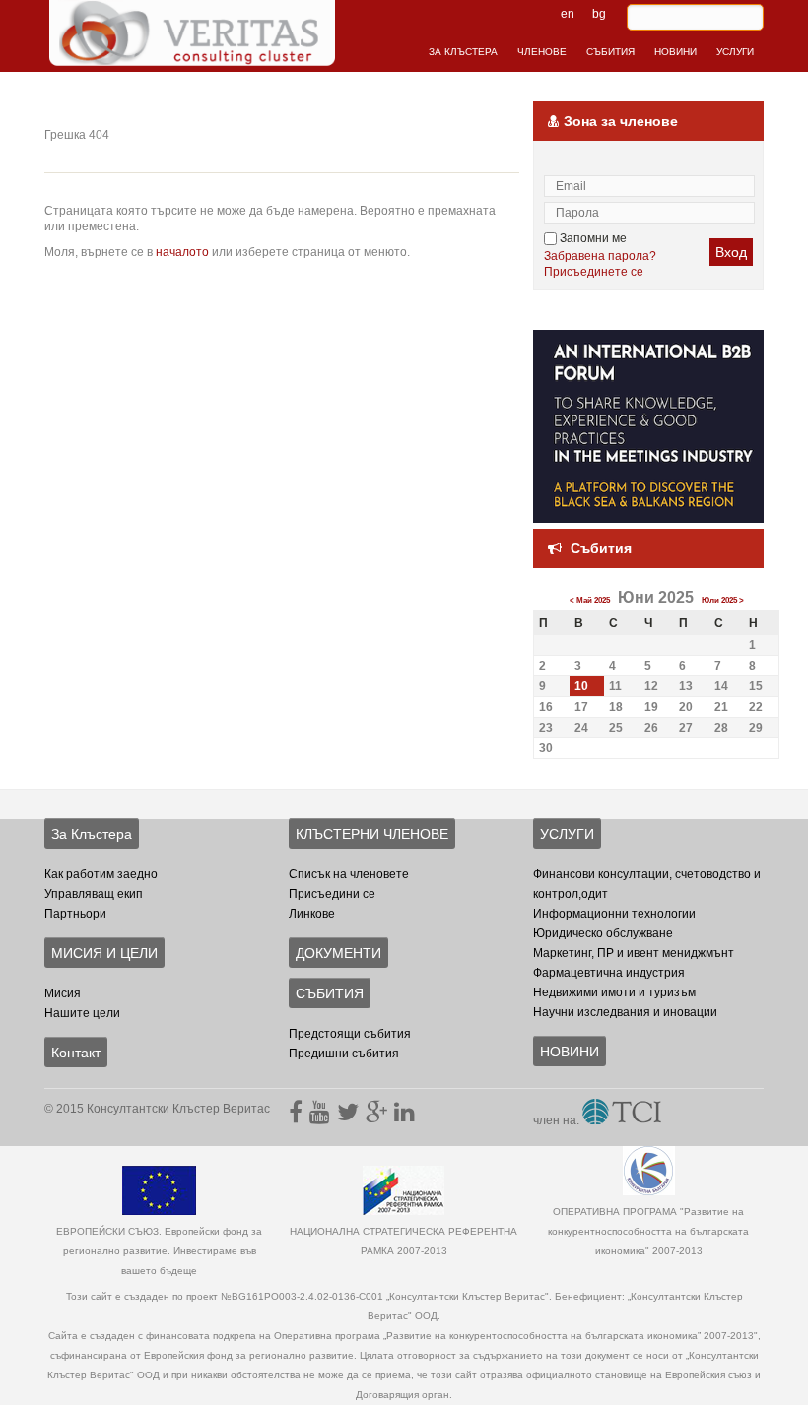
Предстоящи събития (350, 1034)
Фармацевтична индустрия (609, 973)
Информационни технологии (614, 914)
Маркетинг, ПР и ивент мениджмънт (633, 953)
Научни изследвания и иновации (625, 1012)
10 (581, 686)
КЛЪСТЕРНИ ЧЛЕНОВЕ (372, 834)
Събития (601, 548)
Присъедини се (332, 894)
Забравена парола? (600, 256)
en (567, 14)
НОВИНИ (675, 51)
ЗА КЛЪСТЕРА (463, 51)
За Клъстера (91, 834)
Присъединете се (593, 272)
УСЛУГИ (735, 51)
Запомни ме (592, 238)
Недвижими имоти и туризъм (614, 992)
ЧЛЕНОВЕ (542, 51)
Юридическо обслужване (603, 933)
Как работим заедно (101, 874)
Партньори (75, 914)
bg (599, 14)
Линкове (312, 914)
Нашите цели (82, 1013)
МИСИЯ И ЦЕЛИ (104, 953)
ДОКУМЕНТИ (338, 953)
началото (182, 252)
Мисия (62, 993)
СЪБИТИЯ (610, 51)
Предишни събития (344, 1053)
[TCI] (621, 1120)
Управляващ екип (93, 894)
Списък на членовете (349, 874)
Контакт (76, 1052)
